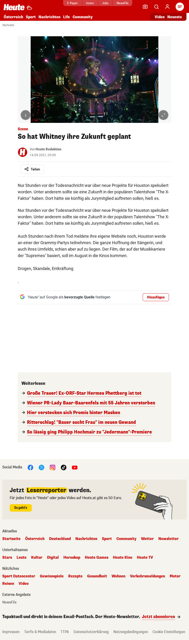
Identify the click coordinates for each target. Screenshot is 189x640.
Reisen (8, 583)
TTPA (65, 631)
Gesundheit (97, 576)
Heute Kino (122, 557)
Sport (31, 17)
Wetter (147, 539)
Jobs (105, 3)
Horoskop (71, 557)
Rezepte (75, 576)
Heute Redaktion (48, 149)
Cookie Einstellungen (169, 631)
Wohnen (118, 576)
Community (83, 17)
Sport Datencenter (18, 576)
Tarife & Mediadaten (40, 631)
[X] (41, 467)
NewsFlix (122, 3)
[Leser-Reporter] (145, 6)
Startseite (8, 25)
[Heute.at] (14, 7)
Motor (175, 576)
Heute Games (96, 557)
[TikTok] (63, 467)
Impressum (11, 631)
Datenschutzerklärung (91, 631)
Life (66, 17)
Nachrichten (86, 539)
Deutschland (60, 539)
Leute (22, 557)
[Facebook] (30, 467)
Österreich (13, 17)
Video (160, 17)
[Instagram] (52, 467)
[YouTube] (74, 467)
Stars (7, 557)
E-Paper (72, 3)
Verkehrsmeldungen (147, 576)
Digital (53, 557)
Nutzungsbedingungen (130, 631)
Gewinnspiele (52, 576)
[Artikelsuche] (156, 6)
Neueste (174, 17)
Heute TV (145, 557)
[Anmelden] (167, 6)
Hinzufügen (156, 297)
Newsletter (168, 539)
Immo (90, 3)
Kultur (36, 557)
